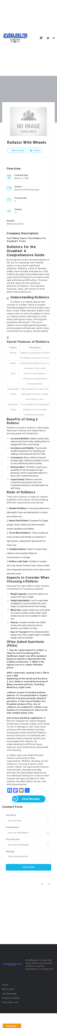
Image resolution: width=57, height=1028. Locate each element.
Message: (10, 851)
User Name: (11, 815)
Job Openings (9, 993)
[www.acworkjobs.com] (15, 37)
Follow (36, 150)
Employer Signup (11, 998)
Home (5, 985)
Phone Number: (13, 839)
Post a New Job (10, 1002)
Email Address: (13, 827)
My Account (8, 989)
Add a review (17, 150)
